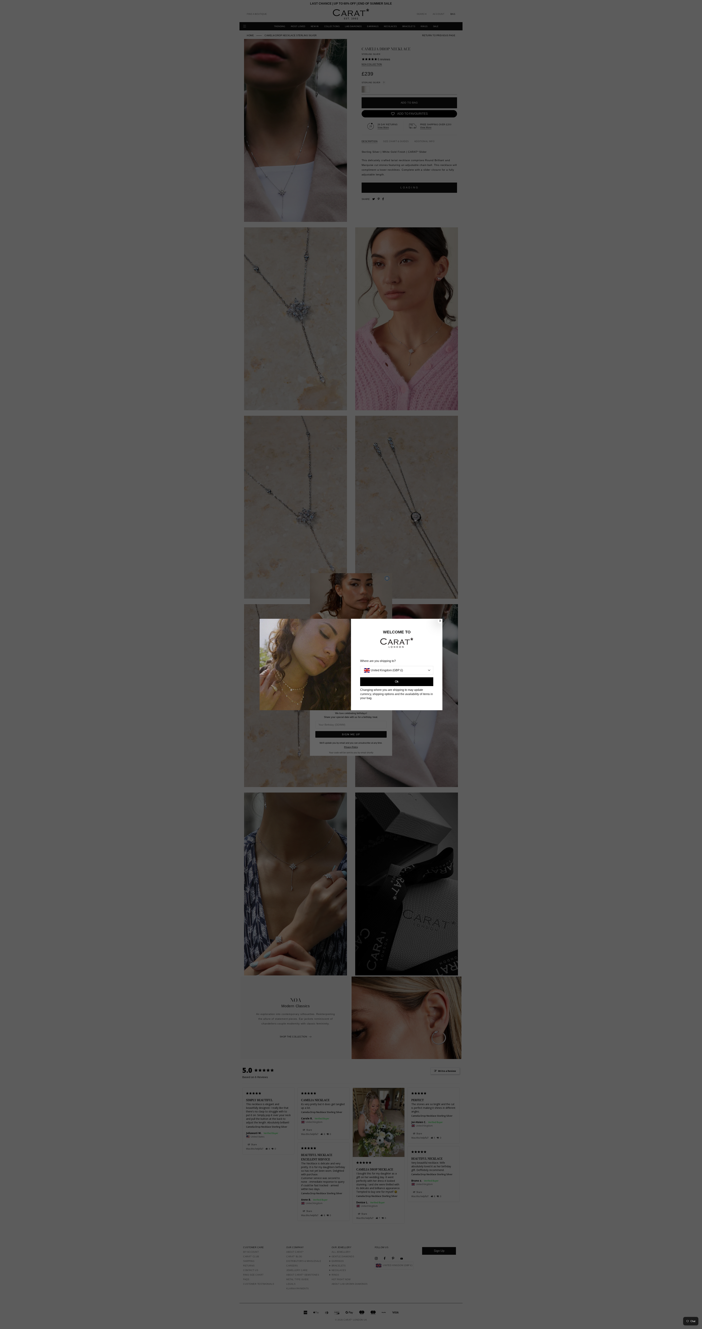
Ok (397, 681)
